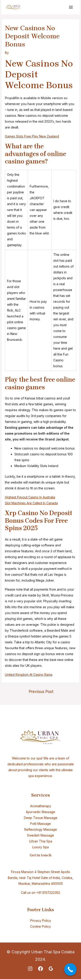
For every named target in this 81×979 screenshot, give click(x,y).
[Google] (50, 968)
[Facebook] (40, 968)
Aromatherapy (40, 806)
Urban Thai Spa (40, 841)
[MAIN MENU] (70, 7)
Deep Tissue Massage (40, 818)
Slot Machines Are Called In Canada (31, 503)
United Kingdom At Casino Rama (28, 674)
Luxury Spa (40, 847)
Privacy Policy (40, 920)
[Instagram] (30, 968)
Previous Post (41, 691)
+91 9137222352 (48, 892)
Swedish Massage (40, 835)
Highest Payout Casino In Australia (30, 497)
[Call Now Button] (70, 969)
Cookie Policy (40, 926)
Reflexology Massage (40, 829)
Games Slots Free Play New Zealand (32, 136)
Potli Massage (40, 823)
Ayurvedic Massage (40, 812)
